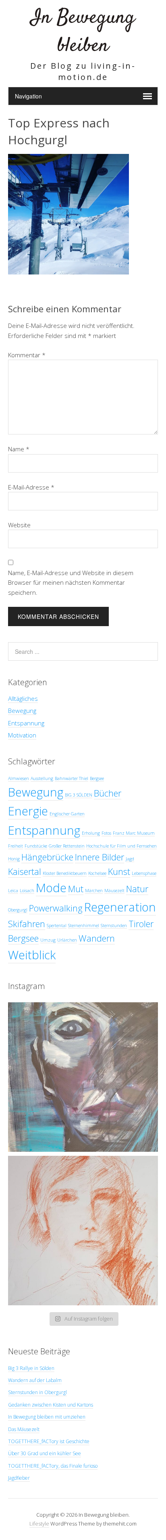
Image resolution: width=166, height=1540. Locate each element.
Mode (51, 888)
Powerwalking (56, 908)
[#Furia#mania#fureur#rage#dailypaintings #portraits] (83, 1077)
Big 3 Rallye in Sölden (31, 1368)
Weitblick (32, 955)
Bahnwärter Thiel (71, 778)
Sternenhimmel (83, 925)
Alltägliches (23, 698)
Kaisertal (24, 871)
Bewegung (22, 711)
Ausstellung (42, 778)
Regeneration (120, 907)
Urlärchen (67, 940)
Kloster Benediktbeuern (65, 873)
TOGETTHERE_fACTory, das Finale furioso (53, 1465)
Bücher (107, 793)
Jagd (130, 859)
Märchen (94, 890)
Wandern (97, 938)
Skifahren (26, 924)
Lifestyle (39, 1523)
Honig (14, 859)
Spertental (56, 925)
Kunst (119, 871)
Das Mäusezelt (23, 1429)
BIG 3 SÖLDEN (78, 795)
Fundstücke (36, 846)
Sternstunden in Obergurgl (37, 1392)
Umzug (48, 940)
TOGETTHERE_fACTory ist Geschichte (48, 1441)
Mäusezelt (114, 890)
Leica (13, 890)
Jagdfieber (19, 1477)
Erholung (91, 833)
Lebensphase (144, 873)
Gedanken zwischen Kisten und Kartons (50, 1404)
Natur (137, 889)
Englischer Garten (67, 814)
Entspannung (26, 723)
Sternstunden (114, 925)
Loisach (27, 890)
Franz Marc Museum (134, 833)
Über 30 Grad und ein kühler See (44, 1453)
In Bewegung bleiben (83, 32)
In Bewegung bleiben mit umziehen (46, 1416)
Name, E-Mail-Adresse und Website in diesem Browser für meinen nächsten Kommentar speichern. (70, 582)
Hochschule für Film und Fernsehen (121, 846)
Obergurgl (17, 910)
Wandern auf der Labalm (35, 1380)
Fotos (106, 833)
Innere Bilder (99, 857)
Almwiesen (18, 778)
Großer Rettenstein (67, 846)
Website (19, 525)
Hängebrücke (47, 857)
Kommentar (27, 355)
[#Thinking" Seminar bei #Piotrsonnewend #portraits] (83, 1230)
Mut (75, 889)
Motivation (22, 735)
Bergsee (97, 778)
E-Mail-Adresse (31, 487)
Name (18, 449)
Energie (28, 811)
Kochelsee (97, 873)
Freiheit (15, 846)
